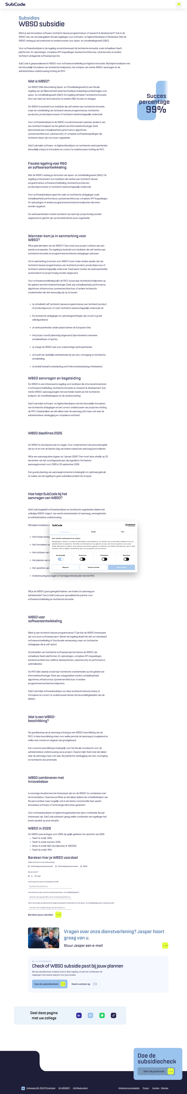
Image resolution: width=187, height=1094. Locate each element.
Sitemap (164, 1088)
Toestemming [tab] (64, 532)
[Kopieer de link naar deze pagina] (113, 1015)
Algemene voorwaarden (129, 1088)
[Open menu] (179, 4)
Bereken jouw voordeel (40, 914)
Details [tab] (93, 532)
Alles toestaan (121, 567)
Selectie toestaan (93, 567)
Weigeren (65, 567)
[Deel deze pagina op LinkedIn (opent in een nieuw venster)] (79, 1015)
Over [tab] (122, 532)
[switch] (82, 559)
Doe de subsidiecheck (157, 1062)
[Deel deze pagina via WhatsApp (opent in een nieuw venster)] (102, 1015)
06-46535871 (64, 1088)
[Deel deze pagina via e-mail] (90, 1015)
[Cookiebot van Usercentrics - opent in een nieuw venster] (126, 525)
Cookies (155, 1088)
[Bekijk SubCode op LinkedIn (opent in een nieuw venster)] (23, 1088)
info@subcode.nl (80, 1088)
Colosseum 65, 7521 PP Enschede (40, 1088)
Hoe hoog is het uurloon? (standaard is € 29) (43, 881)
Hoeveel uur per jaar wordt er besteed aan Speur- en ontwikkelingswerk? (53, 892)
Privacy (146, 1088)
